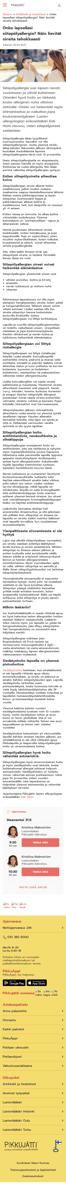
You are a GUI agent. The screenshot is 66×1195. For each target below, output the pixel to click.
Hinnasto (9, 1020)
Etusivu (7, 14)
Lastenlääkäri (12, 1102)
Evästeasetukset (33, 1176)
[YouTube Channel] (55, 993)
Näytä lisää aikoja (33, 887)
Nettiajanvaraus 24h (17, 928)
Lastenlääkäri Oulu (16, 1120)
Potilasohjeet (12, 1057)
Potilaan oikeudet (16, 1047)
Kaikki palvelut (13, 1029)
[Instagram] (47, 993)
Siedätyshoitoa (12, 670)
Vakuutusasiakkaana (17, 1066)
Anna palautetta (15, 1011)
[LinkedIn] (23, 906)
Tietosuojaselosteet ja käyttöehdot (33, 1170)
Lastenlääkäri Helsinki (19, 1111)
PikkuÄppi (10, 1038)
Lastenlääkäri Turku (17, 1130)
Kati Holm (27, 797)
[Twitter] (15, 906)
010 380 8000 (18, 937)
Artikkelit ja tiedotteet (31, 14)
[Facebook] (7, 906)
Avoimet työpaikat (16, 1093)
